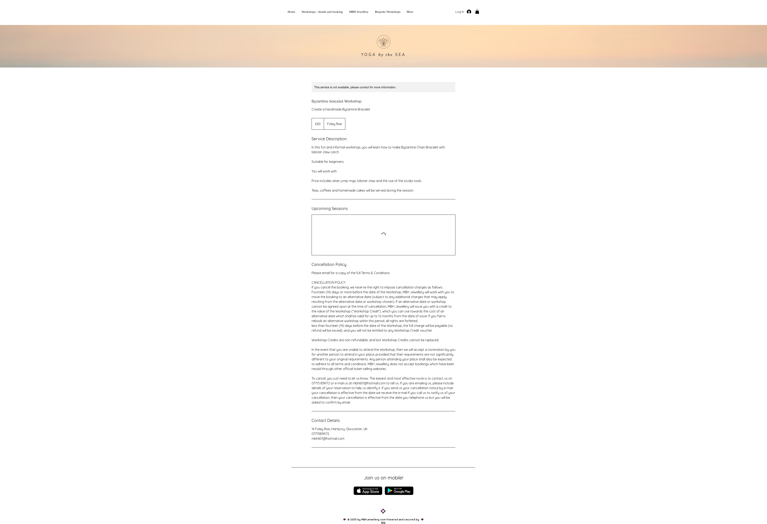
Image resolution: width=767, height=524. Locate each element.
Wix (383, 522)
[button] (477, 11)
